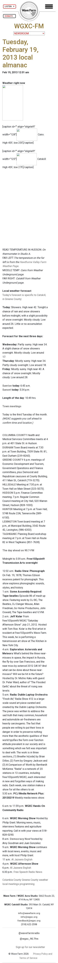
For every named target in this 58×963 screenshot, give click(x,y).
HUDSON (7, 492)
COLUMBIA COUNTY (14, 435)
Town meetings (11, 406)
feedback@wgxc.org (29, 920)
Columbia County (11, 879)
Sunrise (7, 385)
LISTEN (9, 6)
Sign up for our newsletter (30, 947)
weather (43, 879)
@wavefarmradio (29, 933)
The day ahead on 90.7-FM (18, 550)
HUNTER (7, 509)
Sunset (6, 389)
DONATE (9, 16)
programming (27, 884)
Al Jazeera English (21, 859)
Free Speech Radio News (28, 871)
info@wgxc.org (29, 917)
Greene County (30, 879)
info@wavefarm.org (29, 913)
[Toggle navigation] (49, 6)
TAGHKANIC (9, 534)
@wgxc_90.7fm (29, 938)
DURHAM (7, 447)
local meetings (10, 884)
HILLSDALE (9, 484)
